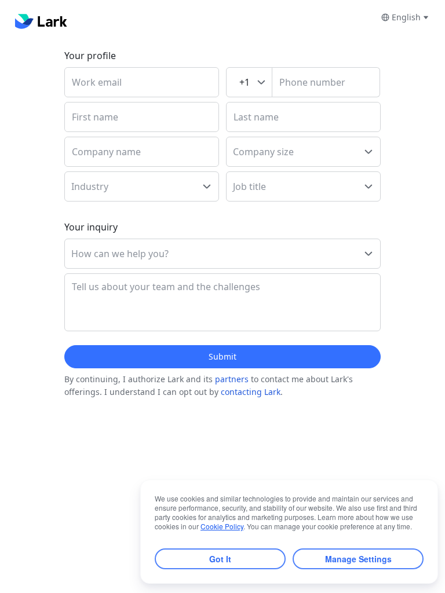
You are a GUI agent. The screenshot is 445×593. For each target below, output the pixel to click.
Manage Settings (358, 559)
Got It (220, 559)
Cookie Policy (221, 526)
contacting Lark (250, 391)
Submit (222, 356)
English (406, 17)
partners (232, 379)
